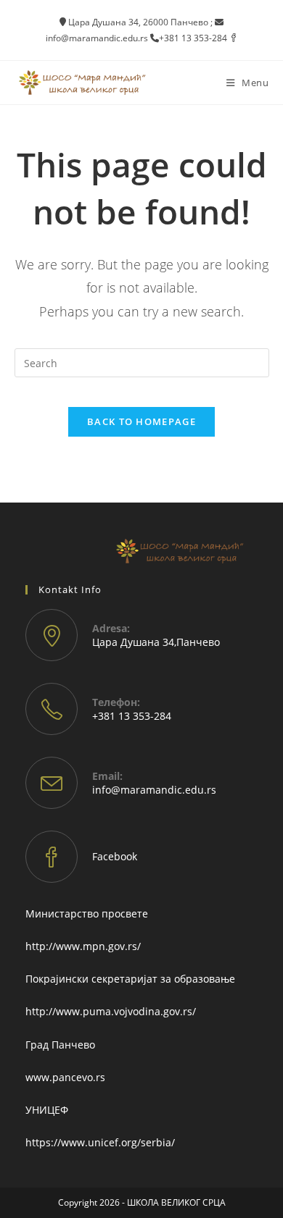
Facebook (114, 856)
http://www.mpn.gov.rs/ (83, 946)
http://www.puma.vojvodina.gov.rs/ (110, 1011)
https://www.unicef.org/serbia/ (100, 1142)
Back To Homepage (141, 421)
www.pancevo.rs (65, 1077)
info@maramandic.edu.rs (154, 790)
